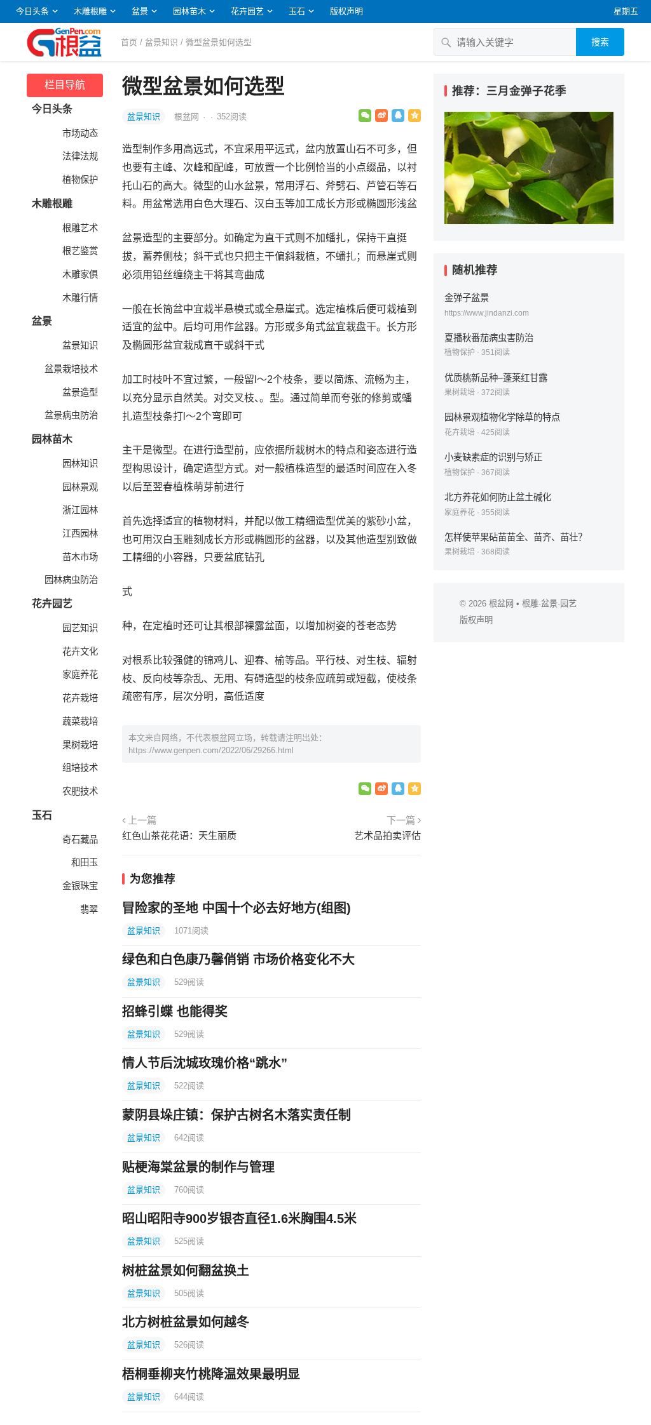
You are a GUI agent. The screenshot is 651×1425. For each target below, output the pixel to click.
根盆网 (188, 116)
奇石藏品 (79, 839)
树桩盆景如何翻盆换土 (185, 1271)
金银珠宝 (79, 886)
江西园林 (79, 533)
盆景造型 (79, 392)
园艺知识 (79, 628)
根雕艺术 (79, 228)
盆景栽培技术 (70, 369)
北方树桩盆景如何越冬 (185, 1322)
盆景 (140, 11)
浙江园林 (79, 510)
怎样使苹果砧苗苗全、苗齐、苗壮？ (515, 537)
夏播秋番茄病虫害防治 (488, 338)
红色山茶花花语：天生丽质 (179, 835)
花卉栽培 (79, 698)
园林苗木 (189, 11)
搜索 (600, 42)
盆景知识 (161, 42)
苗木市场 (79, 557)
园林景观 (79, 487)
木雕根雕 (90, 11)
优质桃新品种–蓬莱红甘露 (495, 378)
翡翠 (88, 909)
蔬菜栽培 (79, 721)
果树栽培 (79, 745)
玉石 (297, 11)
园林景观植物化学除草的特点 (502, 417)
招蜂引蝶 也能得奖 (175, 1012)
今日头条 (32, 11)
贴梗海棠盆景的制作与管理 (198, 1167)
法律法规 (79, 156)
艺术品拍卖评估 (387, 835)
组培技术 (79, 768)
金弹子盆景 (466, 298)
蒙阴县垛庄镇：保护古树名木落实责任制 (236, 1115)
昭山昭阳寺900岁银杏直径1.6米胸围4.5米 (239, 1219)
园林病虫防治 (70, 580)
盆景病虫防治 (70, 415)
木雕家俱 (79, 274)
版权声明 (346, 11)
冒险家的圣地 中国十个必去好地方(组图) (236, 908)
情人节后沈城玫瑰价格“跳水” (204, 1063)
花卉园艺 (247, 11)
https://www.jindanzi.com (486, 313)
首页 (129, 42)
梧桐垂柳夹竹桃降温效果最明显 (211, 1374)
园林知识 (79, 463)
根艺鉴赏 (79, 251)
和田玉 (83, 862)
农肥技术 (79, 791)
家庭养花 (79, 674)
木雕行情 (79, 298)
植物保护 (79, 180)
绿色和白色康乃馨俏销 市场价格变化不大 (238, 960)
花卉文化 (79, 651)
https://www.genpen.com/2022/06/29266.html (211, 750)
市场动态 (79, 133)
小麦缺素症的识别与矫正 (493, 457)
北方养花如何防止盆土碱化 (497, 497)
